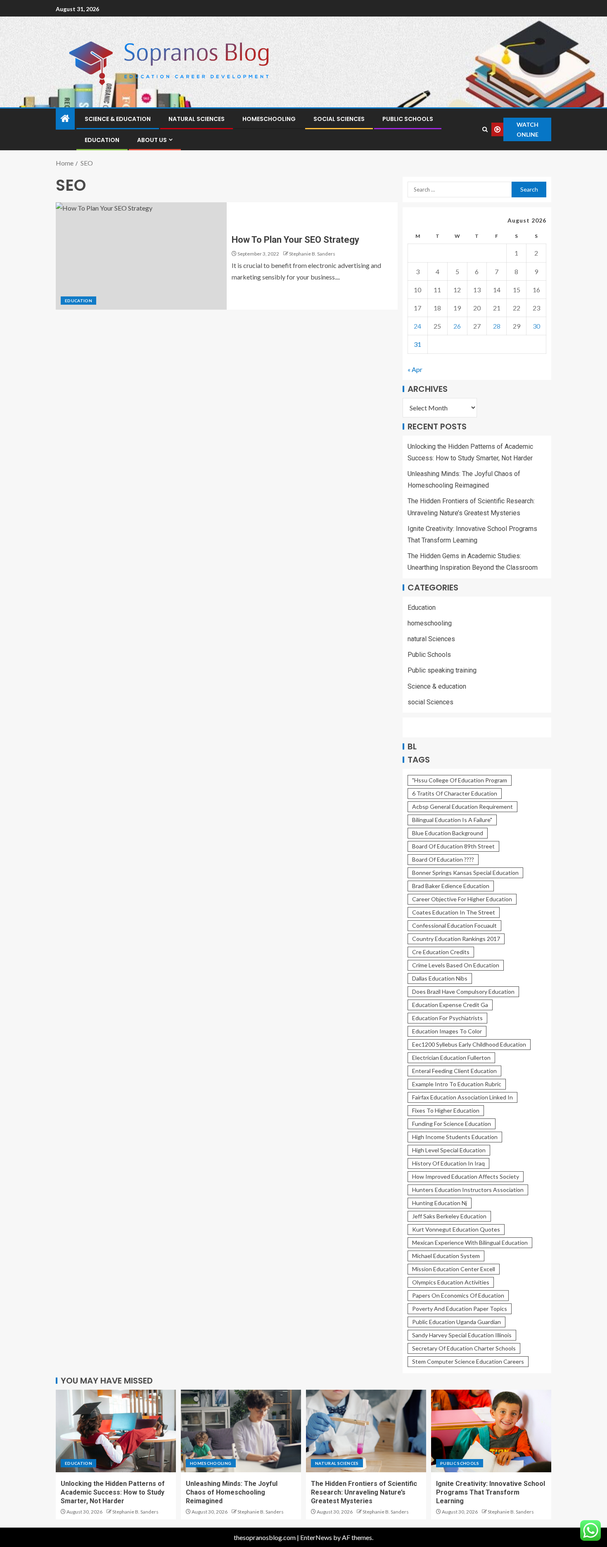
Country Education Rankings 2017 (456, 938)
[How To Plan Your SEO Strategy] (141, 256)
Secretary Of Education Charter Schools (464, 1348)
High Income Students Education (455, 1136)
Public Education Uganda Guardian (456, 1321)
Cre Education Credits (440, 951)
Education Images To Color (447, 1031)
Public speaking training (442, 670)
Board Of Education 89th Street (453, 846)
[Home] (65, 119)
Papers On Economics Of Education (458, 1295)
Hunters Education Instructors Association (468, 1189)
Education (102, 140)
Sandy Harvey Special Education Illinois (462, 1335)
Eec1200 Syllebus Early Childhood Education (469, 1044)
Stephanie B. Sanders (312, 254)
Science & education (118, 119)
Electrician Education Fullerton (451, 1057)
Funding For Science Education (451, 1123)
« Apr (415, 369)
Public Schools (407, 119)
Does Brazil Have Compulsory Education (463, 991)
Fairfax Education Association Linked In (462, 1097)
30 (536, 326)
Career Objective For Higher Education (462, 899)
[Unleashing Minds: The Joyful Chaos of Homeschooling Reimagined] (241, 1431)
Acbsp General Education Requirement (462, 806)
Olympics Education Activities (450, 1282)
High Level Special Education (449, 1150)
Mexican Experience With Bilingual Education (470, 1242)
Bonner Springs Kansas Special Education (465, 872)
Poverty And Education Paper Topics (459, 1308)
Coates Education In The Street (453, 912)
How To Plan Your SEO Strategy (295, 240)
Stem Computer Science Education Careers (468, 1361)
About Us (152, 140)
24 (417, 326)
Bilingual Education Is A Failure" (452, 819)
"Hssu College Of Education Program (459, 780)
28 (496, 326)
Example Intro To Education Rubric (456, 1083)
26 (457, 326)
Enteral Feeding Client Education (454, 1070)
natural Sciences (196, 119)
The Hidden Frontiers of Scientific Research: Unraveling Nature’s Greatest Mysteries (364, 1492)
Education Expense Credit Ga (450, 1004)
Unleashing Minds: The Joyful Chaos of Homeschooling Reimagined (231, 1492)
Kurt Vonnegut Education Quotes (456, 1229)
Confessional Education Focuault (454, 925)
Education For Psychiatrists (447, 1017)
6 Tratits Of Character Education (454, 793)
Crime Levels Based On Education (455, 965)
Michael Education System (446, 1255)
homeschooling (269, 119)
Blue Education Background (447, 832)
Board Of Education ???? (443, 859)
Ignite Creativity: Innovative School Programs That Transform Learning (490, 1492)
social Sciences (339, 119)
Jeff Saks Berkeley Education (449, 1216)
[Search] (484, 129)
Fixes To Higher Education (445, 1110)
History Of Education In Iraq (448, 1163)
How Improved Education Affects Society (465, 1176)
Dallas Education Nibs (439, 978)
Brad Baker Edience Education (450, 885)
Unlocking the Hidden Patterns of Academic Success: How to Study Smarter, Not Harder (113, 1492)
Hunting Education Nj (439, 1202)
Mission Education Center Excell (453, 1268)
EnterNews (316, 1537)
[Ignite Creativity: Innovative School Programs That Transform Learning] (491, 1431)
